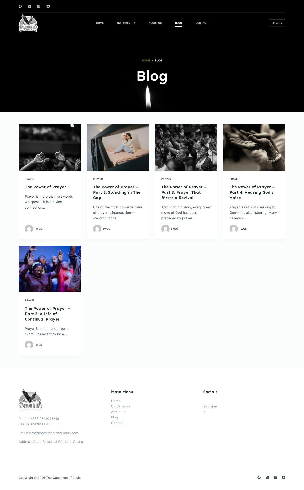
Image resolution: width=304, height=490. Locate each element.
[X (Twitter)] (29, 6)
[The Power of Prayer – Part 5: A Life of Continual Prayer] (50, 269)
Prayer (30, 178)
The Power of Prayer (45, 186)
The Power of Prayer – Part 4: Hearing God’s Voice (252, 192)
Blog (178, 22)
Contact (201, 22)
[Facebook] (20, 6)
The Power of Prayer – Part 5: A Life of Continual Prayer (47, 314)
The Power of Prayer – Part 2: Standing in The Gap (116, 192)
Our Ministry (126, 22)
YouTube (210, 406)
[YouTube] (48, 6)
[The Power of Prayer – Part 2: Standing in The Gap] (118, 147)
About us (118, 412)
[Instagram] (38, 6)
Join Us (277, 23)
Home (100, 22)
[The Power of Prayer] (50, 147)
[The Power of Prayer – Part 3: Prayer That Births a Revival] (186, 147)
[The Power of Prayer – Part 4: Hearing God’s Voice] (254, 147)
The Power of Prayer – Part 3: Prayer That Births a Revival (183, 192)
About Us (155, 22)
